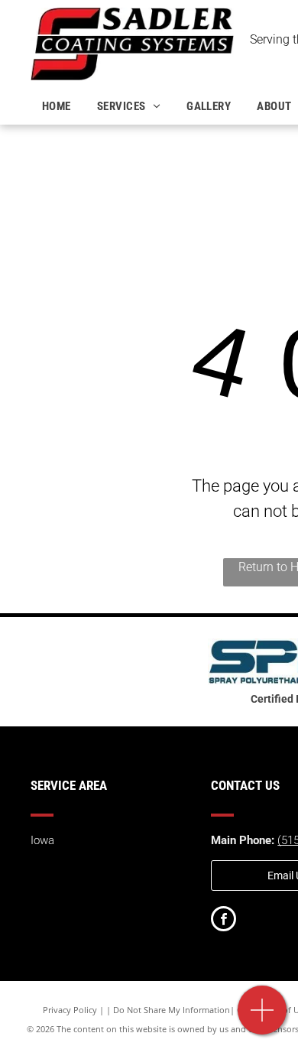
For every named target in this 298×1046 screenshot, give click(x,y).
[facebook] (223, 920)
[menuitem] (58, 107)
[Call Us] (262, 1018)
